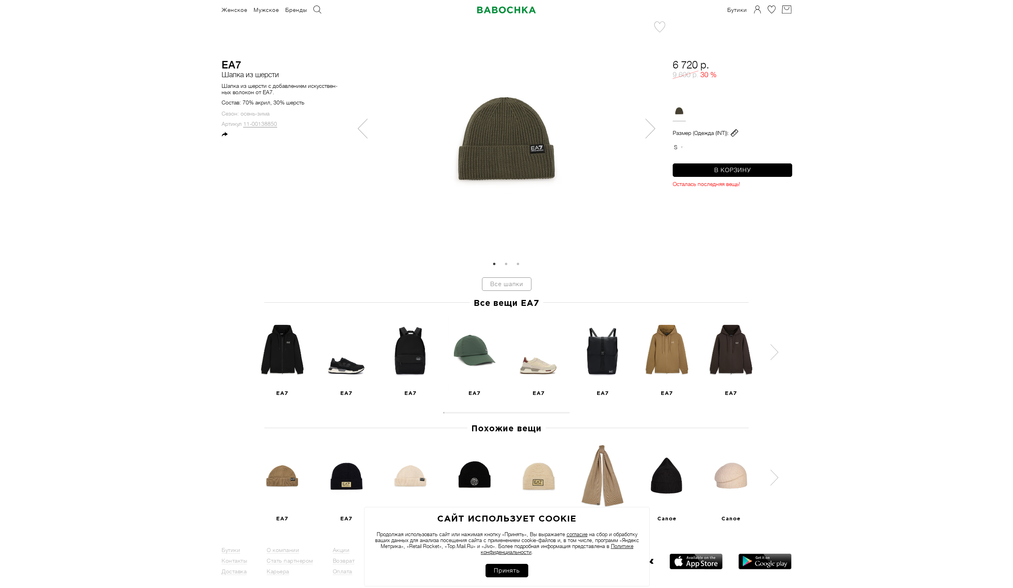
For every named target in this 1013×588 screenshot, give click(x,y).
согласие (577, 534)
